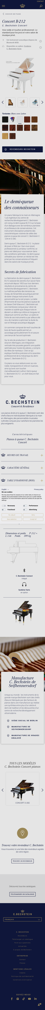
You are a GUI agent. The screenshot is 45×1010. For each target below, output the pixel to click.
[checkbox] (4, 506)
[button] (5, 489)
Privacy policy (38, 489)
